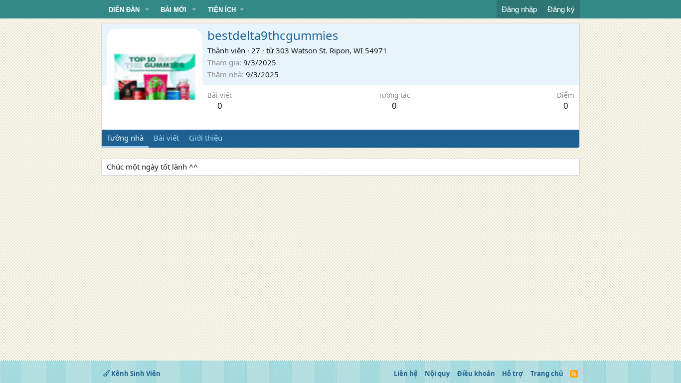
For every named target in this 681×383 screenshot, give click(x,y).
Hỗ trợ (512, 373)
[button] (147, 9)
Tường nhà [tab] (125, 138)
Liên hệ (406, 373)
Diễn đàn (124, 9)
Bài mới (173, 9)
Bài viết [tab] (166, 138)
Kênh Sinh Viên (135, 373)
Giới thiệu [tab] (205, 138)
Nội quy (437, 373)
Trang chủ (546, 373)
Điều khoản (476, 373)
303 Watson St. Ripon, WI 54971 (331, 50)
